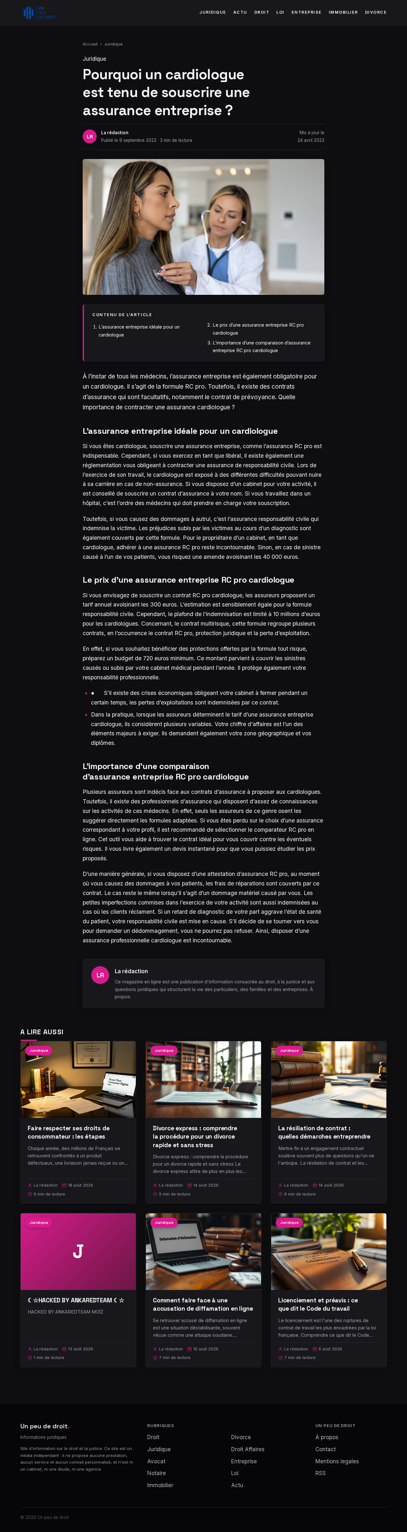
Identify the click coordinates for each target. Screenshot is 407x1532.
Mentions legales (337, 1461)
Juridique (212, 12)
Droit (262, 12)
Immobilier (343, 12)
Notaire (156, 1473)
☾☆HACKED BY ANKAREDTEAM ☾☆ (76, 1300)
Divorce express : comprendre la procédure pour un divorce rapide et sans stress (195, 1136)
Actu (240, 12)
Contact (325, 1449)
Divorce (376, 12)
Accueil (90, 43)
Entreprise (307, 12)
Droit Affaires (248, 1449)
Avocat (156, 1461)
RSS (320, 1473)
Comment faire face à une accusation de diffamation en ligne (203, 1304)
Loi (280, 12)
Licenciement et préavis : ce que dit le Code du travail (318, 1304)
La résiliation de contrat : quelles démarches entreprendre (324, 1132)
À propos (326, 1437)
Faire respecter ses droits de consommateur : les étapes (69, 1132)
